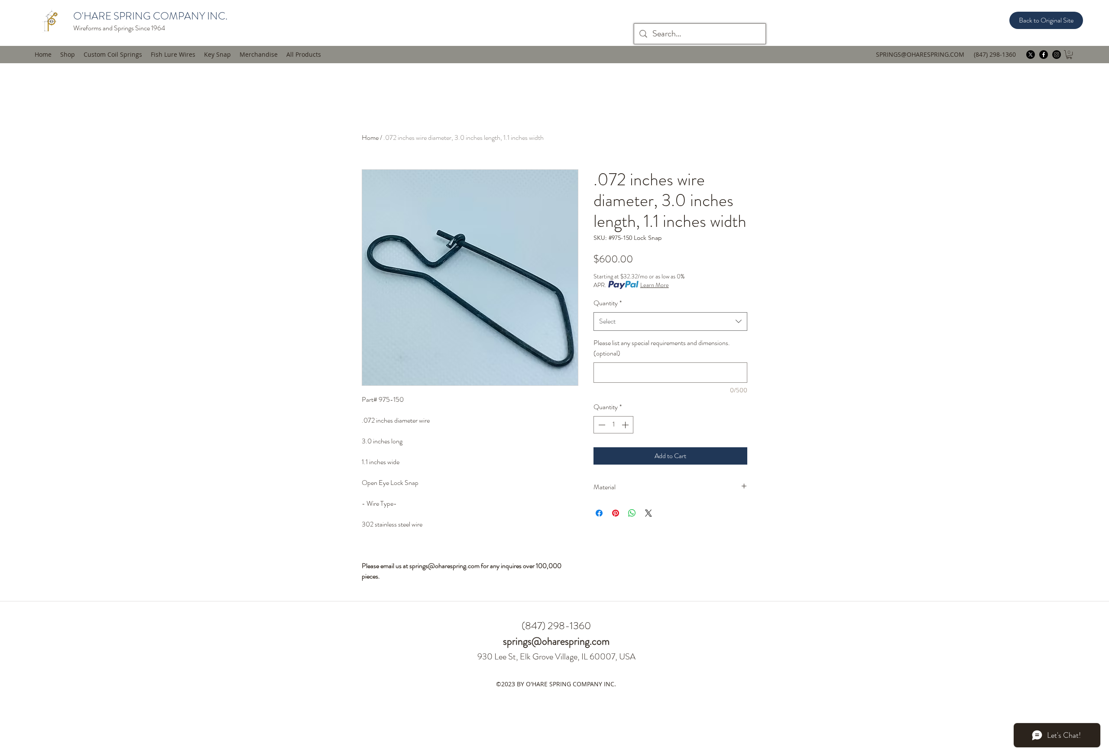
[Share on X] (648, 513)
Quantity (607, 303)
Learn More (654, 285)
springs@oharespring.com (556, 641)
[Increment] (626, 425)
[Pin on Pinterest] (615, 513)
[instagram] (1056, 54)
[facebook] (1043, 54)
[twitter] (1030, 54)
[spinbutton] (613, 425)
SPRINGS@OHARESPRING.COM (920, 54)
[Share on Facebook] (599, 513)
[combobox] (670, 321)
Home (370, 137)
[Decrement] (601, 425)
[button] (173, 54)
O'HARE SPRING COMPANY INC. (150, 16)
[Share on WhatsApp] (632, 513)
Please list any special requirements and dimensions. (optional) (661, 348)
